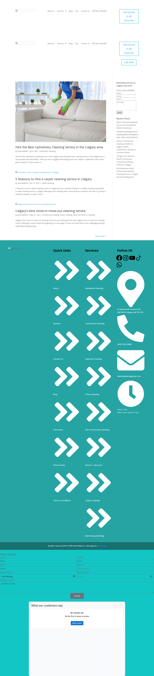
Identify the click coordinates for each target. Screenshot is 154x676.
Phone (3, 565)
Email (79, 557)
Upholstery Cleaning (47, 151)
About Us (51, 11)
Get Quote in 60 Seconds (129, 16)
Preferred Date (6, 572)
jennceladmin (23, 151)
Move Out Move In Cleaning (84, 215)
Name (2, 557)
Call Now (129, 62)
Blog (70, 11)
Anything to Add (6, 580)
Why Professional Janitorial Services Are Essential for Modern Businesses (126, 125)
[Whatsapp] (119, 265)
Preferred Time (83, 572)
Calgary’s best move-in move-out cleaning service (50, 211)
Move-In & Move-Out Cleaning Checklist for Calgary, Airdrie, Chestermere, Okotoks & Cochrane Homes (126, 147)
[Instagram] (126, 258)
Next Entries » (100, 236)
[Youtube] (132, 258)
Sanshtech (101, 546)
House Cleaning (66, 215)
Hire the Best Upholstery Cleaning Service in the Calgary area (59, 147)
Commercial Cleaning (50, 215)
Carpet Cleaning (48, 183)
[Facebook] (119, 258)
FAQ (76, 11)
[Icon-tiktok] (139, 258)
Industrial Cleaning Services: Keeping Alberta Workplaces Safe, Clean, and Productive (127, 134)
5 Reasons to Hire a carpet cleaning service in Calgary (53, 179)
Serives (80, 565)
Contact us (85, 11)
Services (60, 11)
